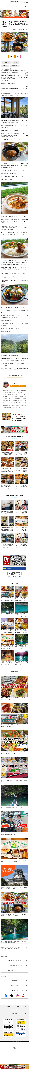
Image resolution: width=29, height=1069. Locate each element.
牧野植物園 (14, 65)
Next (28, 14)
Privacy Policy (18, 1010)
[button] (25, 7)
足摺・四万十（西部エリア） (17, 960)
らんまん (5, 65)
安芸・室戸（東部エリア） (17, 970)
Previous (0, 14)
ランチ (15, 62)
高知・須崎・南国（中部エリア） (17, 965)
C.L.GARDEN (6, 62)
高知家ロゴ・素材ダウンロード (16, 1006)
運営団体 (19, 1013)
